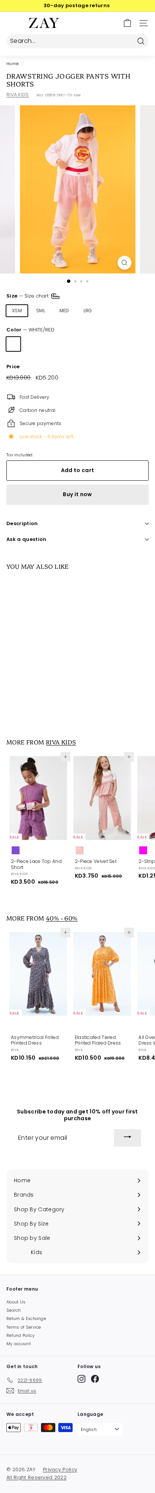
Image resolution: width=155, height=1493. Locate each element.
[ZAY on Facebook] (95, 1379)
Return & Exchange (26, 1318)
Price (13, 367)
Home (12, 64)
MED (64, 310)
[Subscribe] (127, 1138)
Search (13, 1310)
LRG (88, 310)
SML (40, 310)
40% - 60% (62, 918)
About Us (16, 1302)
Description (22, 523)
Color (30, 330)
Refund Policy (20, 1335)
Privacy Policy (60, 1469)
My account (18, 1344)
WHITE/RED (13, 344)
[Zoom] (125, 263)
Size (28, 295)
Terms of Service (23, 1327)
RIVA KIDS (17, 94)
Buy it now (77, 494)
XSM (17, 310)
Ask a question (26, 539)
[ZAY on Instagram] (81, 1379)
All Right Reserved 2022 (36, 1477)
